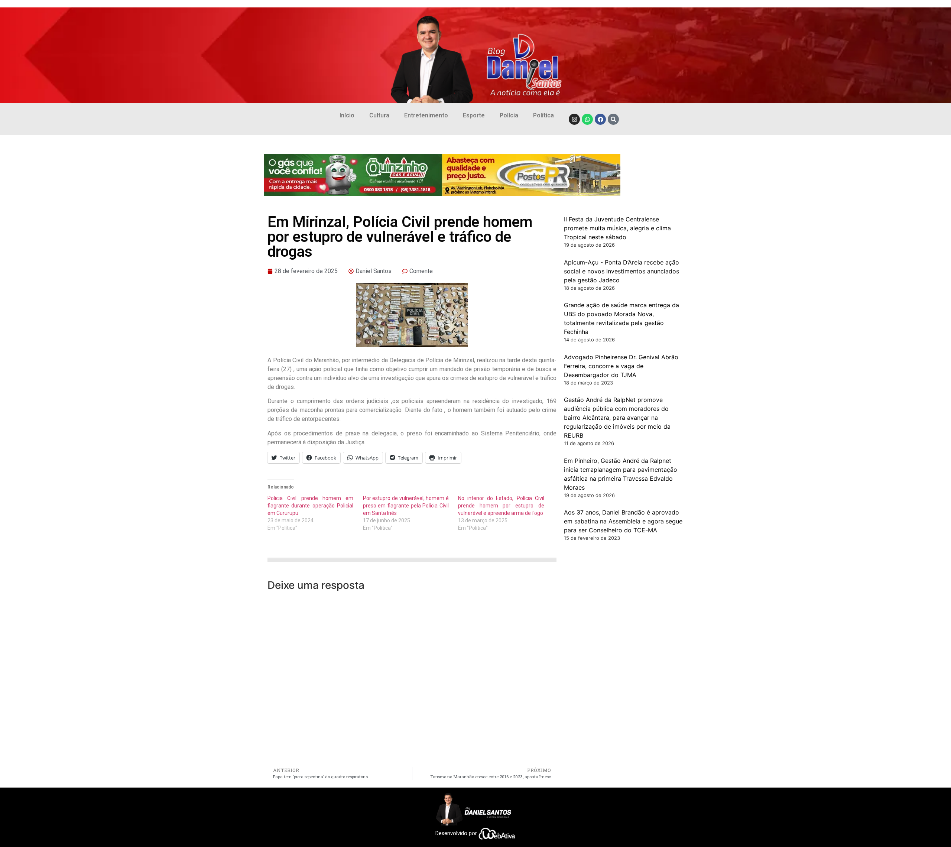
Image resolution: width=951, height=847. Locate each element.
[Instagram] (574, 119)
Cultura (379, 115)
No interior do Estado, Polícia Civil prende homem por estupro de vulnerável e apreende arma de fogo (501, 505)
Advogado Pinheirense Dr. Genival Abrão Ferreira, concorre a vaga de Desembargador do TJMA (621, 366)
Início (347, 115)
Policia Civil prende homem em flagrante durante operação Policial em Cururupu (310, 505)
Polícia (509, 115)
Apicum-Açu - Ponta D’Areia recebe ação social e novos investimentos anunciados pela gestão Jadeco (621, 271)
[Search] (613, 119)
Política (543, 115)
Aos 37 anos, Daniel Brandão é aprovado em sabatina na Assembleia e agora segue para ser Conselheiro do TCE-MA (623, 521)
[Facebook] (600, 119)
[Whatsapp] (587, 119)
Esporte (474, 115)
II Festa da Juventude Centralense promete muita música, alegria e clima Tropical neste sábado (617, 228)
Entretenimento (426, 115)
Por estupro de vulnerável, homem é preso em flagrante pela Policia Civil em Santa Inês (406, 505)
